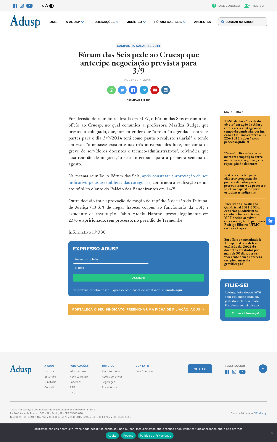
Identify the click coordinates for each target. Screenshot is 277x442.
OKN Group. (260, 413)
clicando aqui (172, 290)
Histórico (50, 371)
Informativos (77, 371)
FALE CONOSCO (229, 5)
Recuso (128, 435)
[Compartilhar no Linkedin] (165, 90)
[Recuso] (271, 433)
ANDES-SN (202, 22)
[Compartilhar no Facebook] (133, 90)
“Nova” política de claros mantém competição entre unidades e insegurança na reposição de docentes (243, 159)
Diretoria (50, 382)
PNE (72, 393)
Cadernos (75, 382)
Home (52, 22)
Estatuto (50, 377)
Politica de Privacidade (155, 435)
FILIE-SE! (257, 5)
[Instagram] (22, 6)
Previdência (109, 387)
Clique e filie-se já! (245, 313)
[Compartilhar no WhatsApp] (111, 90)
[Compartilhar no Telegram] (144, 90)
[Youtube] (29, 6)
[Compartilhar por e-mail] (154, 90)
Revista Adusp (78, 377)
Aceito (112, 435)
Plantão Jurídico (112, 371)
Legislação (108, 382)
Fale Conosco (144, 371)
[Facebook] (15, 6)
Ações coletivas (112, 377)
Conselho (50, 387)
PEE (72, 387)
